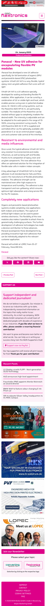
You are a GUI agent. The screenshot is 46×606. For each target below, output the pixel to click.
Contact (23, 587)
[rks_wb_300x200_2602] (23, 459)
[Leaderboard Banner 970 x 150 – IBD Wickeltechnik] (23, 3)
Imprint (23, 584)
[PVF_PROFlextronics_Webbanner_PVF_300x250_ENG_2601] (23, 497)
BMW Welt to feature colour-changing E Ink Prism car (22, 390)
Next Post (39, 275)
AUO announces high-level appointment (20, 377)
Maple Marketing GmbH (23, 603)
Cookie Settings (23, 593)
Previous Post (8, 275)
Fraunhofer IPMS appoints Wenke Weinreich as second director (22, 383)
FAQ (23, 596)
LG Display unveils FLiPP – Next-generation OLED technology (22, 370)
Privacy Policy (23, 590)
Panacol (4, 251)
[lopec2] (23, 531)
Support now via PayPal (17, 345)
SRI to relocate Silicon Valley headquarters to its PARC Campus (23, 397)
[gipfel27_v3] (23, 423)
